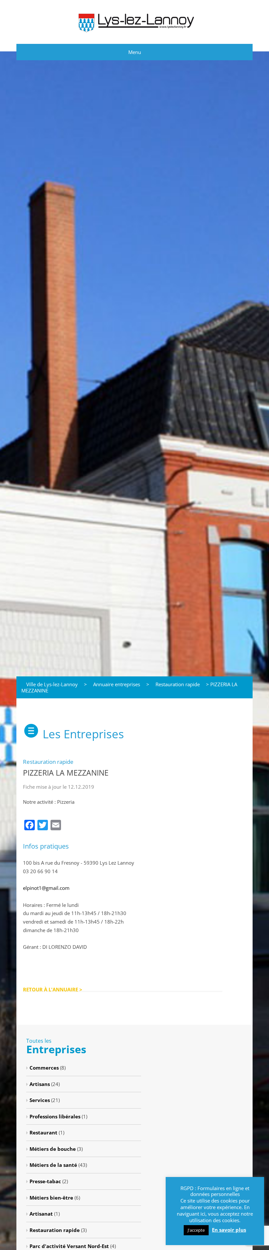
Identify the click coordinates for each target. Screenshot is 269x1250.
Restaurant (43, 1132)
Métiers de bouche (53, 1149)
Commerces (44, 1067)
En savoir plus (229, 1230)
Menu (134, 52)
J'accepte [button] (196, 1230)
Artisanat (41, 1213)
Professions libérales (55, 1116)
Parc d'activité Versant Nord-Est (69, 1246)
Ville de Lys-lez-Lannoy (52, 684)
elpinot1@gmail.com (46, 888)
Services (40, 1100)
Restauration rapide (177, 684)
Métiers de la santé (53, 1165)
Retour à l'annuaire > (52, 989)
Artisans (40, 1084)
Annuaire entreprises (116, 684)
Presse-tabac (45, 1181)
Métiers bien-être (51, 1197)
